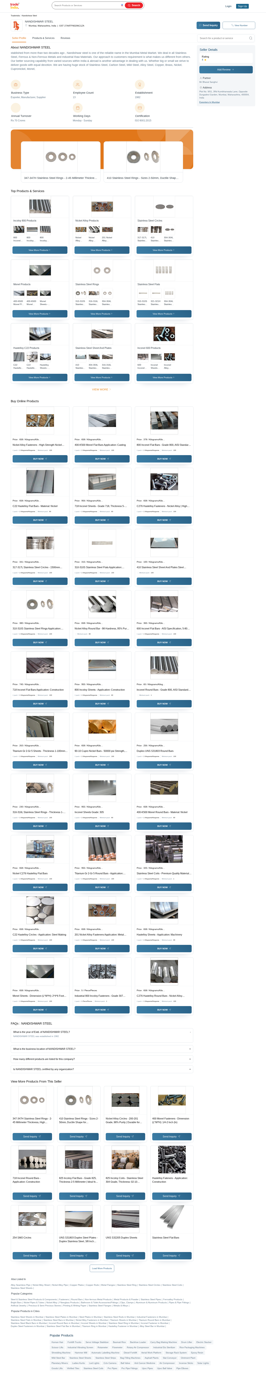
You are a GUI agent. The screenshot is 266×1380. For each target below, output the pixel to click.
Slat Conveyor (170, 1358)
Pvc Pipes (112, 1368)
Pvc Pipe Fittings (129, 1368)
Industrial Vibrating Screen (80, 1347)
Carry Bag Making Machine (163, 1342)
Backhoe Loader (138, 1342)
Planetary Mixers (60, 1363)
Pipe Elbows (182, 1368)
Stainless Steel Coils (93, 1368)
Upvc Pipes (147, 1368)
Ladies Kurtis (78, 1363)
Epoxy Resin (197, 1352)
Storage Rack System (176, 1352)
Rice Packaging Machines (192, 1347)
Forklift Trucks (74, 1342)
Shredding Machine (61, 1352)
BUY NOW (38, 459)
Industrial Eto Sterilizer (164, 1347)
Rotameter (103, 1347)
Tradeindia (15, 16)
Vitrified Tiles (73, 1368)
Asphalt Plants (152, 1358)
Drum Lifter (186, 1342)
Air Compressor (167, 1363)
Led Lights (94, 1363)
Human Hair (57, 1342)
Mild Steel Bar (58, 1358)
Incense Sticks (186, 1363)
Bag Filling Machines (130, 1358)
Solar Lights (203, 1363)
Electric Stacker (204, 1342)
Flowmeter (117, 1347)
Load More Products (102, 1268)
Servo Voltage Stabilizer (97, 1342)
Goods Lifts (57, 1368)
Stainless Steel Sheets (80, 1358)
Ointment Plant (188, 1358)
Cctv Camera (110, 1363)
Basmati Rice (119, 1342)
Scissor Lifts (57, 1347)
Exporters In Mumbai (209, 102)
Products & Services (43, 38)
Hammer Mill (81, 1352)
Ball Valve (125, 1363)
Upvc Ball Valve (164, 1368)
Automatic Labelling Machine (105, 1352)
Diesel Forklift (130, 1352)
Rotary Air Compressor (138, 1347)
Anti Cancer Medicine (144, 1363)
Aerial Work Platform (151, 1352)
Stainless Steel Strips (105, 1358)
